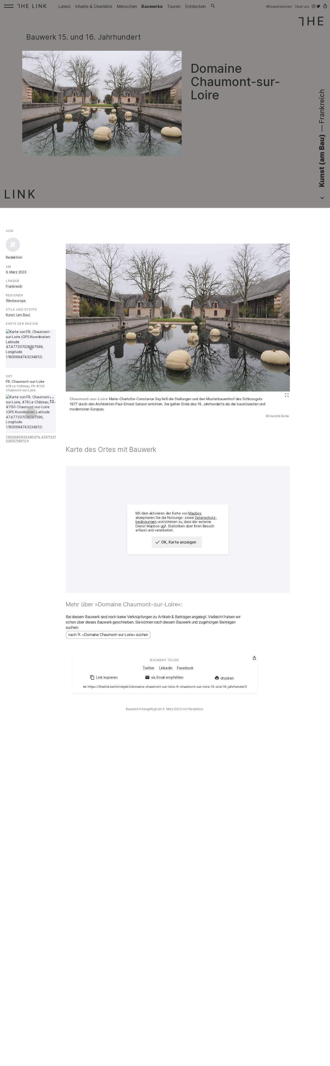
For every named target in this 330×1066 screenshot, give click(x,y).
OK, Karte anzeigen (178, 542)
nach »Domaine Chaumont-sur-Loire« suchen (108, 634)
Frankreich (14, 286)
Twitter (148, 668)
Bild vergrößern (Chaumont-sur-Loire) (286, 395)
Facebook (185, 668)
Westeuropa (16, 300)
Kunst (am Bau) (18, 315)
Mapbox (194, 513)
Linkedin (165, 668)
